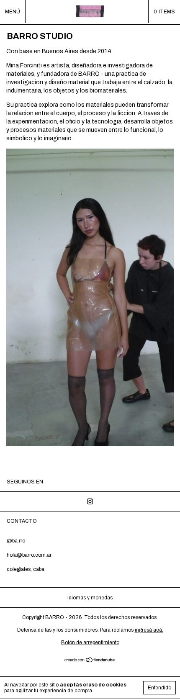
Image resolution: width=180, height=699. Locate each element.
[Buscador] (136, 11)
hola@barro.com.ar (29, 555)
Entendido (159, 688)
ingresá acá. (149, 630)
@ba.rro (16, 541)
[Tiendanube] (90, 661)
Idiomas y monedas (90, 598)
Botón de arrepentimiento (90, 642)
